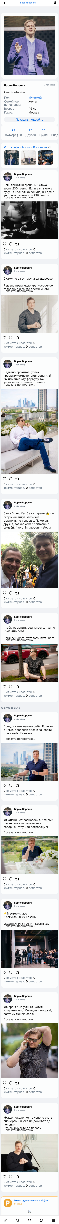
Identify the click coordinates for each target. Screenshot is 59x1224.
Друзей (30, 133)
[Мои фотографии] (11, 157)
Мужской (35, 97)
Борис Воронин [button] (28, 2)
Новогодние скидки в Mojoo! (31, 1200)
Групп (43, 133)
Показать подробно (29, 119)
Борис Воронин (23, 174)
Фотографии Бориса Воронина (25, 147)
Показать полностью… (19, 197)
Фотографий (13, 133)
